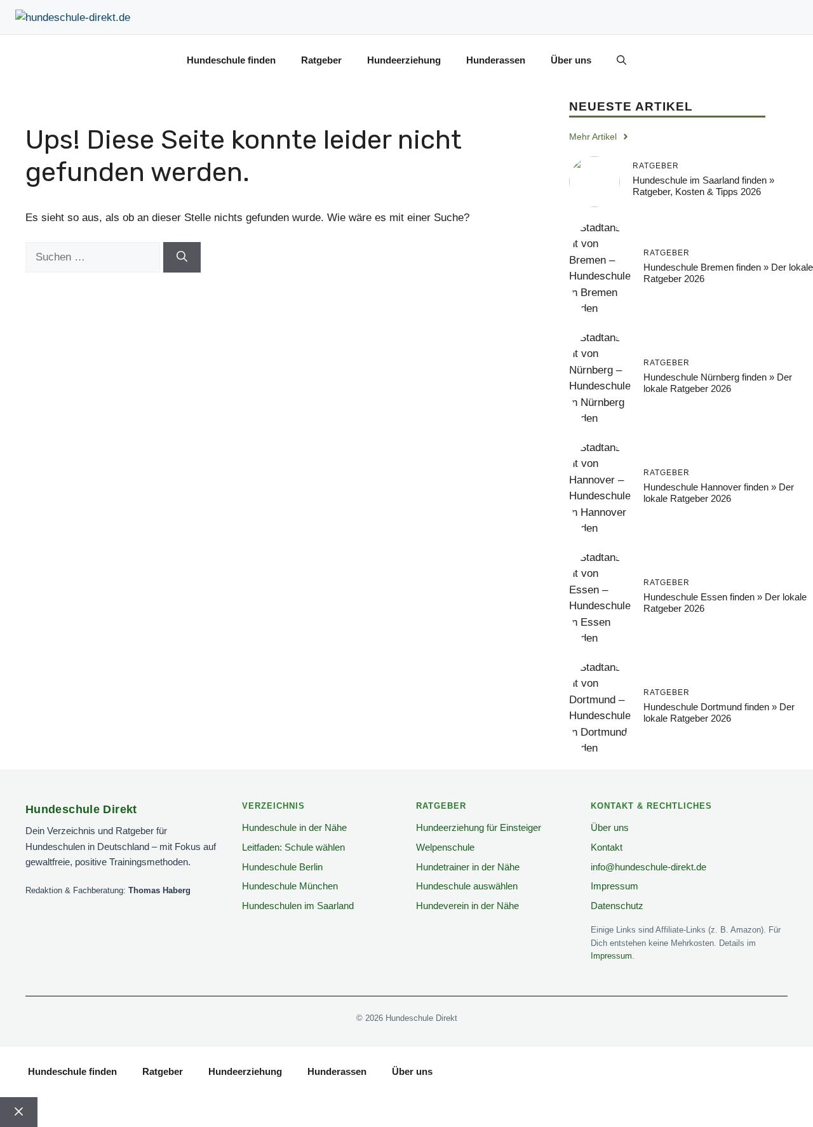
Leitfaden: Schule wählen (293, 847)
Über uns (571, 60)
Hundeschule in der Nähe (294, 827)
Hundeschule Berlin (282, 866)
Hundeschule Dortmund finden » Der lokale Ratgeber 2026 (719, 712)
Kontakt (606, 847)
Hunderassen (495, 60)
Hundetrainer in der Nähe (468, 866)
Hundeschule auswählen (467, 886)
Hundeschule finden (231, 60)
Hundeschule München (290, 886)
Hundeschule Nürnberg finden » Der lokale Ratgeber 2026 (717, 383)
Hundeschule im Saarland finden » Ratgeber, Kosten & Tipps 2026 (703, 186)
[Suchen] (182, 257)
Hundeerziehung (404, 60)
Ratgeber (321, 60)
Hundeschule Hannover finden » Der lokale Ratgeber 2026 (718, 493)
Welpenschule (445, 847)
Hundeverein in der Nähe (467, 905)
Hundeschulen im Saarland (298, 905)
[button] (621, 60)
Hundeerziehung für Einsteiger (478, 827)
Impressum (614, 886)
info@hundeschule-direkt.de (648, 866)
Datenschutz (617, 905)
